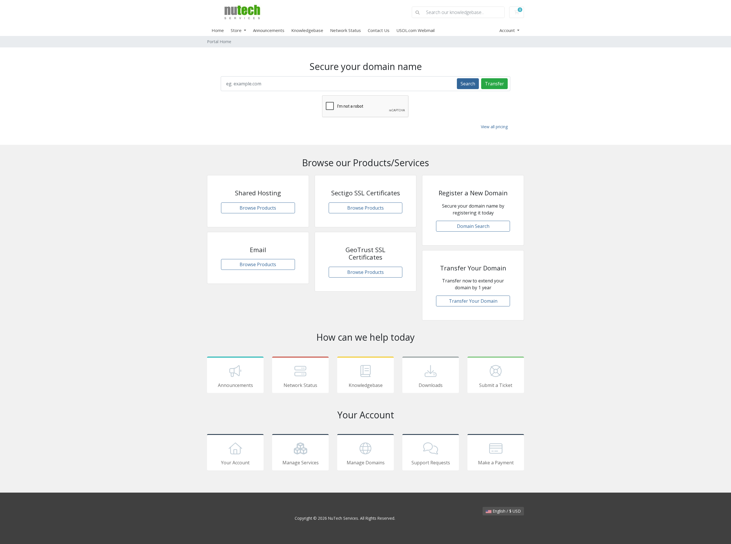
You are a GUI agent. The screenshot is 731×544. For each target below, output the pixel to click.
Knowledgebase (307, 30)
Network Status (345, 30)
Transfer (494, 84)
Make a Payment (496, 462)
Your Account (235, 462)
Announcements (268, 30)
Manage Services (300, 462)
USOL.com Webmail (415, 30)
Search (468, 84)
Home (218, 30)
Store (237, 30)
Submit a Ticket (495, 385)
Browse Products (258, 208)
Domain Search (473, 226)
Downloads (431, 385)
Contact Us (378, 30)
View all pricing (494, 126)
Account (507, 30)
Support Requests (430, 462)
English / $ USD (506, 511)
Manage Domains (366, 462)
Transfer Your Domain (473, 301)
